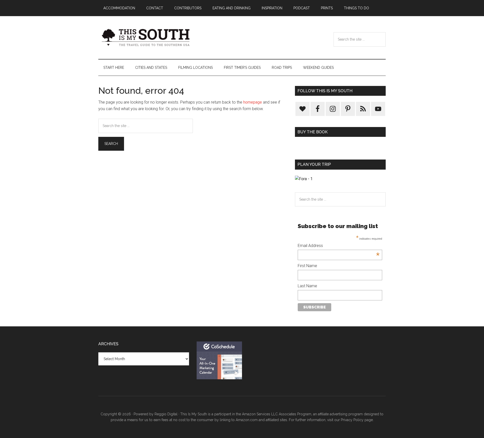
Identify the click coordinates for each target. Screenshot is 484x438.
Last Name (307, 286)
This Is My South (146, 37)
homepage (252, 102)
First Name (307, 265)
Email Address (339, 246)
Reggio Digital (166, 414)
